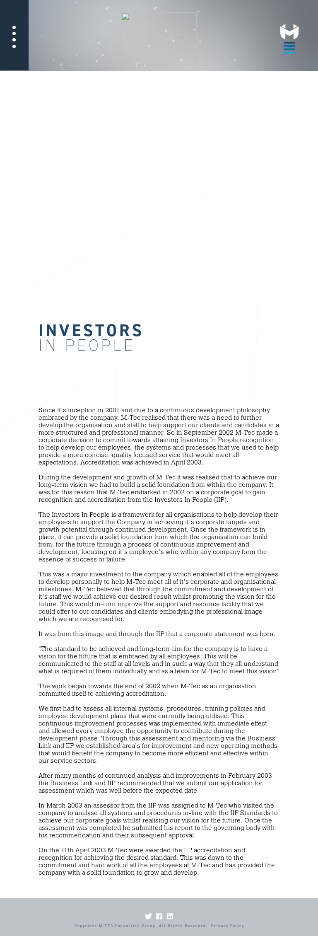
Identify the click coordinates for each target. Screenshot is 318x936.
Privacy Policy (227, 926)
